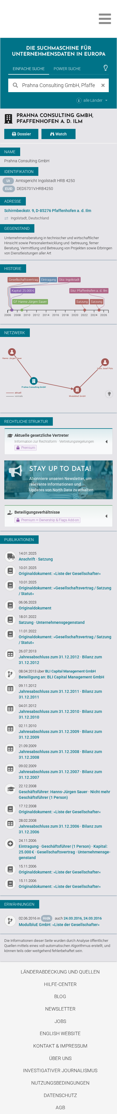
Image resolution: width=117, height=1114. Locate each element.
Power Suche (67, 68)
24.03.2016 (92, 918)
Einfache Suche (29, 68)
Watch (61, 134)
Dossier (23, 134)
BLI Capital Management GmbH (70, 671)
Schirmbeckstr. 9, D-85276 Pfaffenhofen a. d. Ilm (47, 210)
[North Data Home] (36, 19)
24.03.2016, (73, 918)
